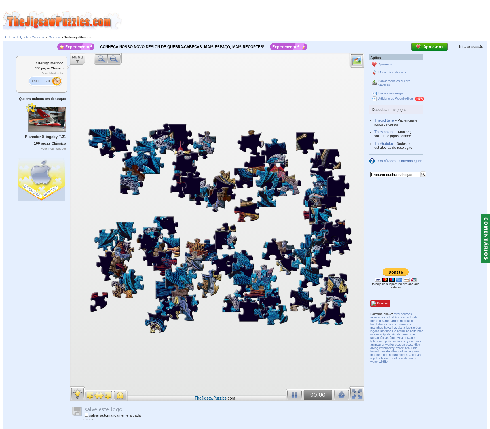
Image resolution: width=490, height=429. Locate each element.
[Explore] (45, 81)
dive (417, 344)
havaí (388, 327)
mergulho (406, 320)
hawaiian (386, 351)
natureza (403, 331)
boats (409, 344)
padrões (406, 314)
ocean (416, 354)
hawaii (374, 351)
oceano (375, 334)
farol (397, 314)
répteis (386, 334)
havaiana (398, 327)
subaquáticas (379, 337)
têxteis (396, 334)
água (393, 337)
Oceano (54, 37)
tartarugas (409, 334)
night (402, 354)
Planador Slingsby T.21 (45, 137)
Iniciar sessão (471, 46)
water (374, 361)
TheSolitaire (384, 120)
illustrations (400, 351)
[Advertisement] (306, 20)
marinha (385, 331)
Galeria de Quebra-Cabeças (24, 37)
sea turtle (411, 348)
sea (408, 354)
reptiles (375, 358)
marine (375, 354)
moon (384, 354)
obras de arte (379, 320)
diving (374, 348)
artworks (388, 344)
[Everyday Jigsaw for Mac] (42, 178)
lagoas (374, 331)
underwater (409, 358)
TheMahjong (384, 132)
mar (420, 331)
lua (394, 331)
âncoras (400, 317)
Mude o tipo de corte (392, 72)
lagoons (414, 351)
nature (393, 354)
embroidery (387, 348)
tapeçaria (376, 317)
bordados (376, 324)
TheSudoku (383, 143)
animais (412, 317)
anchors (415, 341)
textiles (386, 358)
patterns (390, 341)
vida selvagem (407, 337)
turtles (396, 358)
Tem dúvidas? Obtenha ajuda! (400, 161)
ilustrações (413, 327)
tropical (389, 317)
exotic (400, 348)
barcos (394, 320)
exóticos (390, 324)
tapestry (403, 341)
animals (375, 344)
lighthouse (377, 341)
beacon (400, 344)
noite (413, 331)
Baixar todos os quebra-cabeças (394, 82)
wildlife (383, 361)
